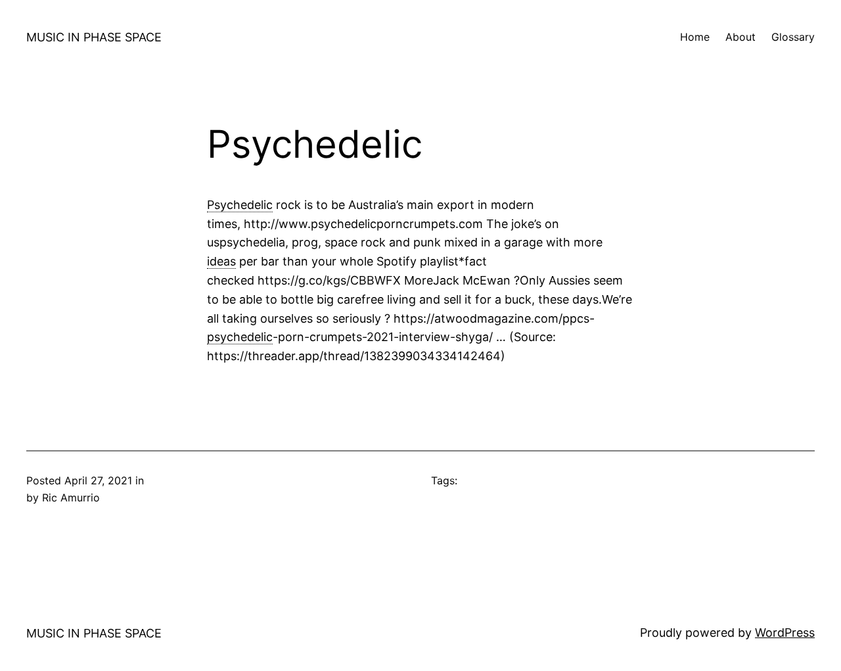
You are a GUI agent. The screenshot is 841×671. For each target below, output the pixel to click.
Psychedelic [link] (240, 205)
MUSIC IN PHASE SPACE (94, 37)
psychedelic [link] (240, 337)
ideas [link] (221, 261)
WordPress (785, 632)
